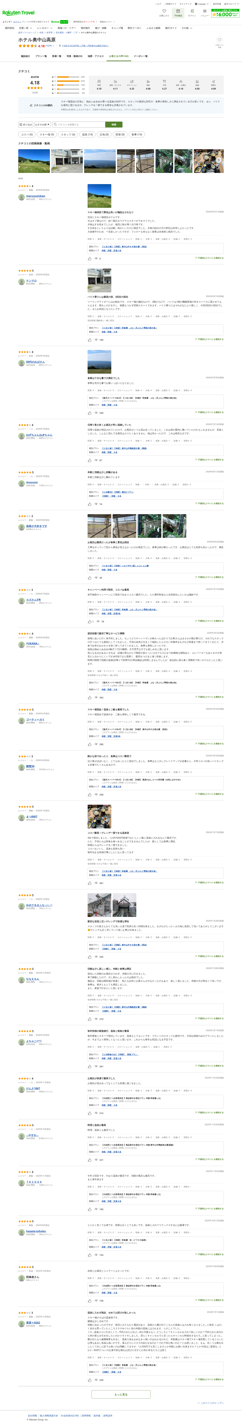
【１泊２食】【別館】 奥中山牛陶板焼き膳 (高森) (124, 1007)
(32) (74, 56)
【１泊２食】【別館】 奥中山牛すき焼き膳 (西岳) (124, 945)
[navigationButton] (219, 160)
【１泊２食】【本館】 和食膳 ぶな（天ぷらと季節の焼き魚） (129, 328)
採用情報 (86, 1415)
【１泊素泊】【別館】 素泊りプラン (118, 492)
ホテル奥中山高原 (37, 39)
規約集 (97, 1415)
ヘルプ (158, 4)
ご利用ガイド (170, 4)
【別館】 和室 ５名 (111, 496)
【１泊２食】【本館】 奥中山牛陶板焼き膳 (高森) (124, 448)
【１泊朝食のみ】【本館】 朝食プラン (120, 1054)
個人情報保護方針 (49, 1415)
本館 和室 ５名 (109, 332)
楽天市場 (217, 4)
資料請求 (107, 1415)
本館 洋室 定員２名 (111, 250)
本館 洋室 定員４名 (111, 875)
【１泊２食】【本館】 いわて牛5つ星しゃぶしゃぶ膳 (125, 565)
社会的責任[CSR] (70, 1415)
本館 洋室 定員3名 (111, 613)
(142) (119, 56)
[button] (34, 161)
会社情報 (32, 1415)
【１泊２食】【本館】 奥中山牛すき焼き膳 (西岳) (124, 246)
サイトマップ (185, 4)
